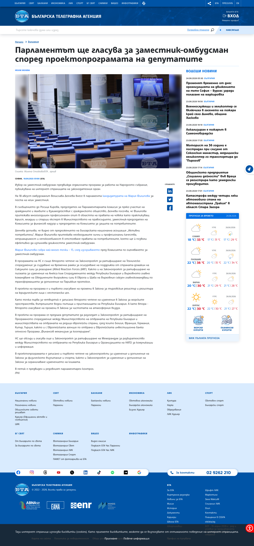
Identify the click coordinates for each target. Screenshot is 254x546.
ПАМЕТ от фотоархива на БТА (69, 459)
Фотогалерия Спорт (64, 454)
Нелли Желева (22, 70)
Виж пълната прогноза (204, 338)
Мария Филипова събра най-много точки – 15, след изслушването (57, 249)
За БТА (170, 490)
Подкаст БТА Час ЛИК (102, 450)
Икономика (58, 3)
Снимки (103, 3)
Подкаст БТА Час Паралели (105, 445)
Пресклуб (227, 3)
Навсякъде (232, 30)
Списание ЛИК (212, 503)
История (172, 508)
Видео (114, 3)
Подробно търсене (198, 29)
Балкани (42, 3)
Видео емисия (98, 441)
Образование (174, 409)
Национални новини (26, 400)
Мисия (170, 503)
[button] (143, 3)
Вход (233, 15)
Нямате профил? (230, 20)
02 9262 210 (218, 472)
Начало (19, 42)
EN (237, 3)
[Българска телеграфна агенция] (22, 490)
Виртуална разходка (178, 494)
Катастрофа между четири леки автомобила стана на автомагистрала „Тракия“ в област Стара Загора (212, 201)
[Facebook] (19, 472)
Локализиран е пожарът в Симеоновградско (206, 131)
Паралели (58, 405)
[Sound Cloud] (127, 472)
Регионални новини (25, 405)
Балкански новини (101, 400)
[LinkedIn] (86, 472)
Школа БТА (172, 521)
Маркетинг (211, 494)
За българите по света (28, 445)
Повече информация (136, 538)
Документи (173, 512)
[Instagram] (33, 472)
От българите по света (28, 441)
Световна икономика (140, 400)
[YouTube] (59, 472)
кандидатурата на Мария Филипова (126, 196)
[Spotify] (113, 472)
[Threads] (46, 472)
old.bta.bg (210, 521)
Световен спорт (214, 400)
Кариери (171, 517)
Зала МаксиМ (212, 499)
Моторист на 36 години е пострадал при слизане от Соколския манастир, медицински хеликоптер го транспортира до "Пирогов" (212, 152)
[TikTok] (100, 472)
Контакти (211, 512)
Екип (207, 508)
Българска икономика (140, 405)
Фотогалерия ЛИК (63, 450)
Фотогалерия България (65, 441)
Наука (170, 405)
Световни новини (63, 400)
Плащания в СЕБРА (215, 517)
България (20, 3)
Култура (171, 400)
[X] (73, 472)
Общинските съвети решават (26, 411)
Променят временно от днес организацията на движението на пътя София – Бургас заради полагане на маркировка (210, 88)
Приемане (111, 538)
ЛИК (71, 3)
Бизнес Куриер (137, 409)
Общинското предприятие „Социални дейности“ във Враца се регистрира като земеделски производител (211, 178)
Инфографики (130, 3)
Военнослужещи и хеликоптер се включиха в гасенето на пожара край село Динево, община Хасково (211, 112)
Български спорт (214, 405)
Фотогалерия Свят (63, 445)
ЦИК (17, 424)
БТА (217, 3)
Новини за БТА (175, 499)
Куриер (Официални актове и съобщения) (31, 418)
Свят (31, 3)
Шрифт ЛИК (211, 490)
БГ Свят (91, 3)
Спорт (79, 3)
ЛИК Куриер (173, 414)
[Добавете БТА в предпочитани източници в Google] (140, 472)
